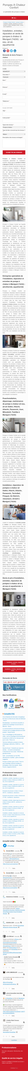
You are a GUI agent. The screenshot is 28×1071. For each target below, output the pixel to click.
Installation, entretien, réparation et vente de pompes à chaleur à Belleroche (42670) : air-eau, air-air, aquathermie (13, 786)
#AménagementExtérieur (9, 984)
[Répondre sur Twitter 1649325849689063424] (4, 868)
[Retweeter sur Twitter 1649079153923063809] (6, 1016)
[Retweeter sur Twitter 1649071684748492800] (6, 1036)
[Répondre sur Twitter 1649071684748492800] (4, 1036)
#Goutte (15, 927)
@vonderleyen (7, 946)
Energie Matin (10, 851)
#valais (11, 912)
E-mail (5, 94)
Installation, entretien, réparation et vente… (14, 663)
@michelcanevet (7, 877)
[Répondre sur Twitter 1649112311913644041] (4, 968)
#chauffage (6, 912)
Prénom (5, 87)
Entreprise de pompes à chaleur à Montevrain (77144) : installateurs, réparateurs (14, 796)
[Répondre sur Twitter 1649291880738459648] (4, 892)
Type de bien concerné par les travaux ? (14, 131)
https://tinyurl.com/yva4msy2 (10, 864)
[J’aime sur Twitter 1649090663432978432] (9, 989)
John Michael (10, 936)
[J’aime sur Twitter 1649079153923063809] (9, 1016)
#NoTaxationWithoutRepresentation (12, 952)
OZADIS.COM (10, 922)
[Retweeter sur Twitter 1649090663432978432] (6, 989)
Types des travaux (8, 125)
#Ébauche (5, 927)
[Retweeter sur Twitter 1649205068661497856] (6, 932)
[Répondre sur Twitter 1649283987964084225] (4, 918)
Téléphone (6, 101)
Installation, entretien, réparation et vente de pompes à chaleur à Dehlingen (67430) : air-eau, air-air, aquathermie (13, 821)
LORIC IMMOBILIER (11, 972)
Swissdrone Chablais (12, 896)
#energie (22, 910)
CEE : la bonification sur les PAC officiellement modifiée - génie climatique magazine (13, 757)
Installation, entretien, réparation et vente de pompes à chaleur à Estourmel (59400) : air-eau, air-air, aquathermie (13, 827)
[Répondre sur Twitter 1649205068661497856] (4, 932)
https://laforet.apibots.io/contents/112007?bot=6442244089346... (14, 1012)
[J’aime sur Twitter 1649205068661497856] (9, 932)
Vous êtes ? (6, 74)
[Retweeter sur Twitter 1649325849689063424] (6, 868)
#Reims (17, 939)
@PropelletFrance (14, 859)
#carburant (6, 949)
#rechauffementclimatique (10, 942)
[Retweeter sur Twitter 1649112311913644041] (6, 968)
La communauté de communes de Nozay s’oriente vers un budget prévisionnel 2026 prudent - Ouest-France (14, 730)
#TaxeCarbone (13, 947)
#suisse (5, 913)
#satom (18, 908)
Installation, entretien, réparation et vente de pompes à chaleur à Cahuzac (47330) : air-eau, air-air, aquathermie (13, 808)
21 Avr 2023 (17, 850)
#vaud (15, 912)
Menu (15, 18)
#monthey (12, 910)
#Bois (4, 982)
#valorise (17, 910)
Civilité (4, 69)
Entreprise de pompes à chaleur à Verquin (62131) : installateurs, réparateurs (13, 791)
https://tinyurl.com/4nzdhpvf (10, 887)
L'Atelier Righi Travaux (12, 1020)
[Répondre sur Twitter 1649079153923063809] (4, 1016)
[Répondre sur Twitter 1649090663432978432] (4, 989)
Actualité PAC (9, 713)
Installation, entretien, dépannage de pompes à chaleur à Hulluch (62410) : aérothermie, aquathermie (14, 801)
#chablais (19, 912)
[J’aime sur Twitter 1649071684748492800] (9, 1036)
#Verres (11, 927)
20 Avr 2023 (17, 936)
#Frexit (5, 954)
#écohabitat (6, 1032)
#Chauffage (21, 925)
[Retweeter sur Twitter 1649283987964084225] (6, 918)
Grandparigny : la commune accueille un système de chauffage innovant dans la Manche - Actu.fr (13, 724)
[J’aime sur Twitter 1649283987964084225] (9, 918)
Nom (4, 80)
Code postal (6, 118)
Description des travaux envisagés (13, 137)
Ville (4, 111)
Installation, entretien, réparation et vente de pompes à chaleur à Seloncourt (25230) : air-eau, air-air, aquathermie (13, 779)
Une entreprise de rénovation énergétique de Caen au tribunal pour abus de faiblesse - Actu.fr (14, 718)
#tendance (21, 998)
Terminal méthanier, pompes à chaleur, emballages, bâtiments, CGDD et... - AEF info (13, 744)
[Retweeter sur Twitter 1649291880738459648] (6, 892)
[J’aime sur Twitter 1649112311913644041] (9, 968)
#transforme (6, 910)
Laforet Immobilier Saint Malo (14, 993)
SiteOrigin (13, 1068)
